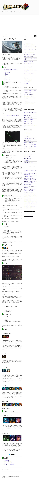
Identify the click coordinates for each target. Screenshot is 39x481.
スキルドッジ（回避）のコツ (29, 94)
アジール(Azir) (6, 460)
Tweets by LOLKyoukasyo (28, 216)
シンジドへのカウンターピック (29, 63)
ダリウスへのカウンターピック (29, 56)
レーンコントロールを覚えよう (29, 96)
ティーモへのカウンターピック (29, 52)
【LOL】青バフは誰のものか (28, 176)
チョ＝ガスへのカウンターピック (29, 54)
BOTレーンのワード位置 (28, 123)
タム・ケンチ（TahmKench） (9, 464)
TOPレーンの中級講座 (27, 154)
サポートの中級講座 (27, 158)
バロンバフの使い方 (27, 140)
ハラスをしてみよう (27, 92)
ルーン (5, 75)
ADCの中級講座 (26, 160)
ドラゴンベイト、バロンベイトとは (30, 146)
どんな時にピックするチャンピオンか (11, 69)
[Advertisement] (19, 22)
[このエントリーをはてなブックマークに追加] (9, 454)
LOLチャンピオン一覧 (27, 81)
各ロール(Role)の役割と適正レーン (29, 73)
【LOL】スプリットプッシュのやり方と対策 (10, 115)
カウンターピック (7, 79)
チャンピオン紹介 (6, 469)
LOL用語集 (26, 83)
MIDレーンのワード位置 (28, 121)
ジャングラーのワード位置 (28, 119)
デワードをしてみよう (27, 115)
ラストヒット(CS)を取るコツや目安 (30, 90)
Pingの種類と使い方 (27, 136)
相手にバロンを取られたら (28, 142)
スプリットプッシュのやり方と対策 (30, 144)
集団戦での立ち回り (7, 72)
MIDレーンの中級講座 (27, 156)
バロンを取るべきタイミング (29, 138)
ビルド (5, 78)
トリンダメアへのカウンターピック (30, 44)
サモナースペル (6, 74)
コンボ (5, 73)
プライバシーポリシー (5, 477)
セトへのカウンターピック (28, 61)
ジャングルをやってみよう (28, 162)
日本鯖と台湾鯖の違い (27, 184)
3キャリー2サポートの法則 (28, 192)
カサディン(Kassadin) (8, 461)
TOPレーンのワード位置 (28, 117)
